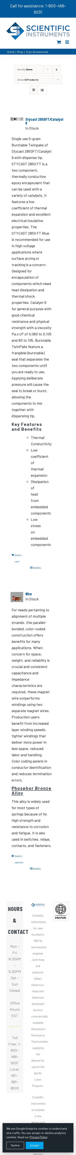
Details (37, 567)
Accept (34, 1145)
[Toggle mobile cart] (59, 42)
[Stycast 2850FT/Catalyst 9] (17, 120)
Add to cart (18, 558)
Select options (19, 859)
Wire (28, 594)
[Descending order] (57, 69)
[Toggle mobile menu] (67, 42)
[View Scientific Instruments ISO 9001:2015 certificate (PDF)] (61, 906)
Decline (15, 1145)
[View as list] (42, 90)
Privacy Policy (38, 1137)
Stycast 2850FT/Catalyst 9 (44, 121)
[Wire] (17, 597)
